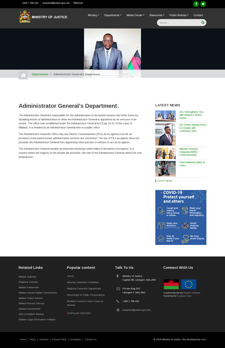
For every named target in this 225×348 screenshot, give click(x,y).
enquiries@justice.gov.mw (56, 2)
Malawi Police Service (31, 298)
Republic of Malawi (191, 293)
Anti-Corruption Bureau (31, 314)
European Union (184, 296)
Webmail (78, 2)
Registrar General (28, 282)
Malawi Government (29, 308)
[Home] (43, 16)
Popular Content (79, 313)
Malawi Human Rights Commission (38, 292)
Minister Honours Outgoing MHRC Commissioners (188, 151)
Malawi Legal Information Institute (37, 319)
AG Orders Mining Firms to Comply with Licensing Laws (192, 127)
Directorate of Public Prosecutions (86, 295)
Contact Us (91, 339)
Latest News (164, 181)
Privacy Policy (59, 339)
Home (70, 276)
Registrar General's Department (84, 288)
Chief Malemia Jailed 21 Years (192, 164)
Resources (156, 15)
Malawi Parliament (29, 287)
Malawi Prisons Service (31, 303)
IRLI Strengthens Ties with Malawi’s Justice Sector (191, 114)
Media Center (134, 15)
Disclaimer (75, 339)
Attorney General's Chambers (83, 282)
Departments (111, 15)
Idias (203, 339)
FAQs (33, 339)
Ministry (92, 15)
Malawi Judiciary (27, 276)
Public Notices (177, 15)
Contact (198, 15)
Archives (43, 339)
